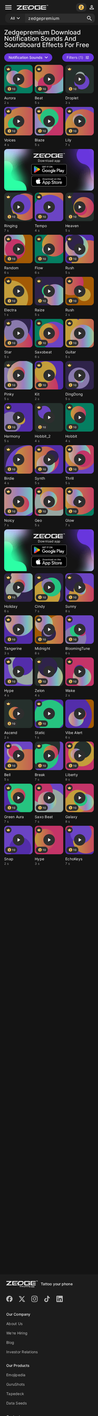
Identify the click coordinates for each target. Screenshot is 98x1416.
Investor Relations (22, 1352)
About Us (14, 1323)
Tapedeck (15, 1393)
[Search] (89, 18)
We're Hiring (16, 1333)
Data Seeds (16, 1403)
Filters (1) (75, 57)
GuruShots (15, 1384)
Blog (10, 1342)
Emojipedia (16, 1375)
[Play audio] (18, 79)
